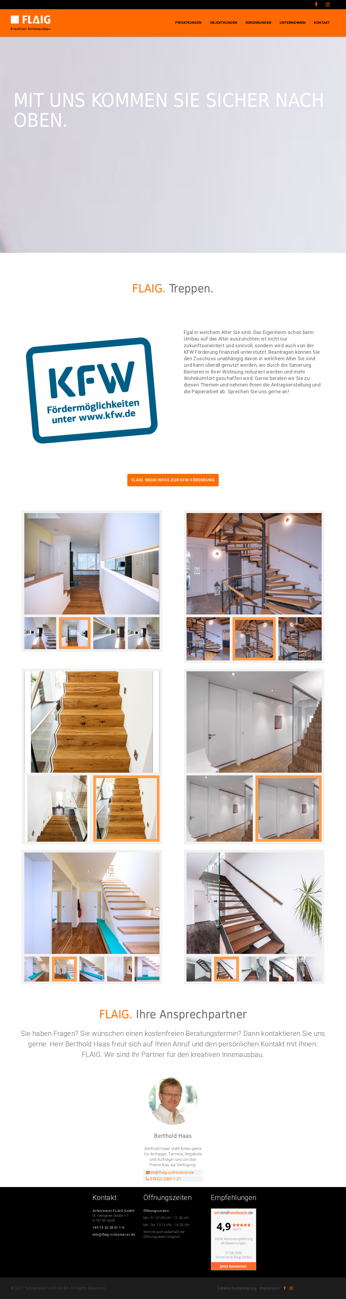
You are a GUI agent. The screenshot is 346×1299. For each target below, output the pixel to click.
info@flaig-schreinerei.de (113, 1235)
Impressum (270, 1288)
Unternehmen (293, 23)
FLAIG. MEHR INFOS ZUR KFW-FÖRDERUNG (173, 480)
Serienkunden (258, 23)
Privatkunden (188, 23)
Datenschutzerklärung (237, 1288)
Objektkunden (223, 23)
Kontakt (322, 23)
